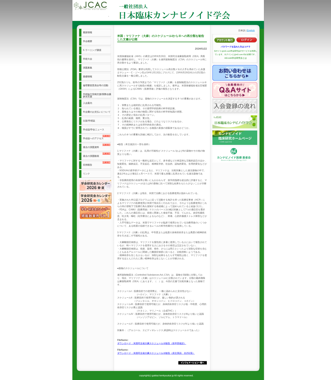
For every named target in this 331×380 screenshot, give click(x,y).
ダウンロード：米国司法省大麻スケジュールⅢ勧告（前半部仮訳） (151, 343)
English (251, 30)
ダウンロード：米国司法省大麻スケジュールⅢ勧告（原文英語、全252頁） (156, 353)
